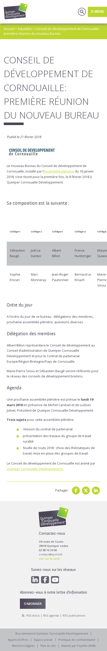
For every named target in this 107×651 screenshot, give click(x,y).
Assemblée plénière (59, 171)
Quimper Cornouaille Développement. (35, 469)
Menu (99, 11)
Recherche (82, 12)
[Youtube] (55, 579)
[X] (86, 490)
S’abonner (33, 603)
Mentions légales (23, 646)
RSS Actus (33, 615)
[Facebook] (76, 490)
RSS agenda (51, 615)
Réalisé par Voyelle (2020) (78, 646)
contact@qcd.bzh (50, 554)
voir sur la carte (49, 558)
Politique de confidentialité (76, 640)
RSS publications (74, 615)
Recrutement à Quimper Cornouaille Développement (51, 633)
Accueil (9, 28)
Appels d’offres (18, 640)
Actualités (25, 28)
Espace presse (43, 640)
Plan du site (48, 646)
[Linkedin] (96, 490)
